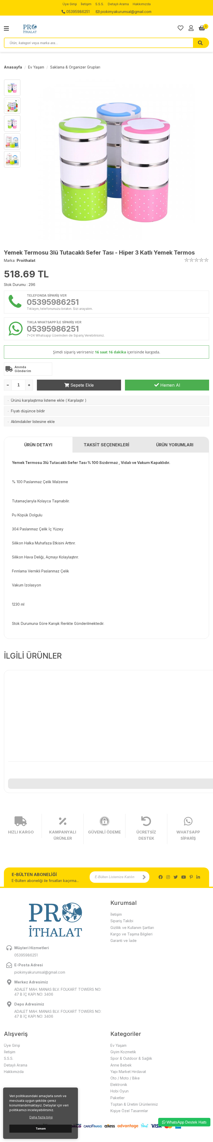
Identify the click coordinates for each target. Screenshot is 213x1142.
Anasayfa (13, 67)
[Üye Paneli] (191, 28)
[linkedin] (198, 877)
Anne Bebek (121, 1065)
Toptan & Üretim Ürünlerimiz (134, 1104)
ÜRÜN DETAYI (38, 444)
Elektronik (118, 1084)
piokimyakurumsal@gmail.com (125, 11)
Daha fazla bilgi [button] (41, 1117)
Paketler (117, 1098)
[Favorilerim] (180, 28)
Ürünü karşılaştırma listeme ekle (37, 400)
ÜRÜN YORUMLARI (174, 444)
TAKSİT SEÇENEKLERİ (106, 444)
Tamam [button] (41, 1128)
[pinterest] (191, 877)
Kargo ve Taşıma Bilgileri (131, 934)
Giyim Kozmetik (123, 1052)
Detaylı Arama (118, 4)
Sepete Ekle (81, 385)
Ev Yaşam (36, 67)
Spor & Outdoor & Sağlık (131, 1058)
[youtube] (183, 877)
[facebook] (160, 877)
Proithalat (26, 260)
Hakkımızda (142, 4)
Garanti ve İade (123, 940)
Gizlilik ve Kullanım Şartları (132, 927)
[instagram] (168, 877)
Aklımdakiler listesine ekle (33, 421)
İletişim (86, 4)
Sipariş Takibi (121, 921)
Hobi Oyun (119, 1091)
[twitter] (175, 877)
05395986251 (77, 11)
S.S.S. (99, 4)
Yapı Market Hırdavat (128, 1071)
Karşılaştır (76, 400)
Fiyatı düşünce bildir (28, 411)
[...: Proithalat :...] (41, 28)
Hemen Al (169, 385)
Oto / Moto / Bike (125, 1078)
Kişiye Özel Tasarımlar (129, 1111)
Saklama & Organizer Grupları (75, 67)
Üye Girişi (70, 4)
